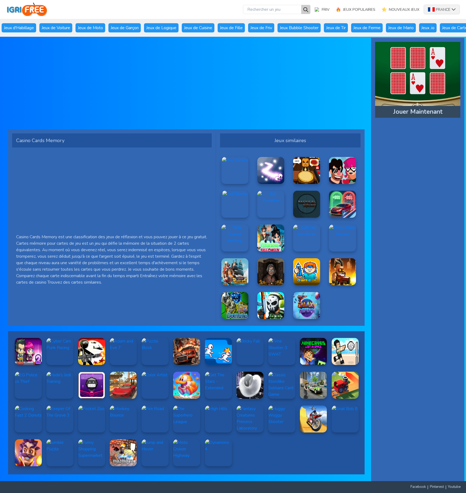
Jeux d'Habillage (19, 28)
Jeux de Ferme (367, 28)
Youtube (454, 486)
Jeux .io (427, 28)
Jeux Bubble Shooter (299, 28)
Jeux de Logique (161, 28)
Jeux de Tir (336, 28)
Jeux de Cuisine (198, 28)
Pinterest (437, 486)
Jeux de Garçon (125, 28)
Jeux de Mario (401, 28)
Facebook (418, 486)
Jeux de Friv (261, 28)
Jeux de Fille (231, 28)
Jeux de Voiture (56, 28)
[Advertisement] (174, 85)
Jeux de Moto (90, 28)
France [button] (443, 9)
